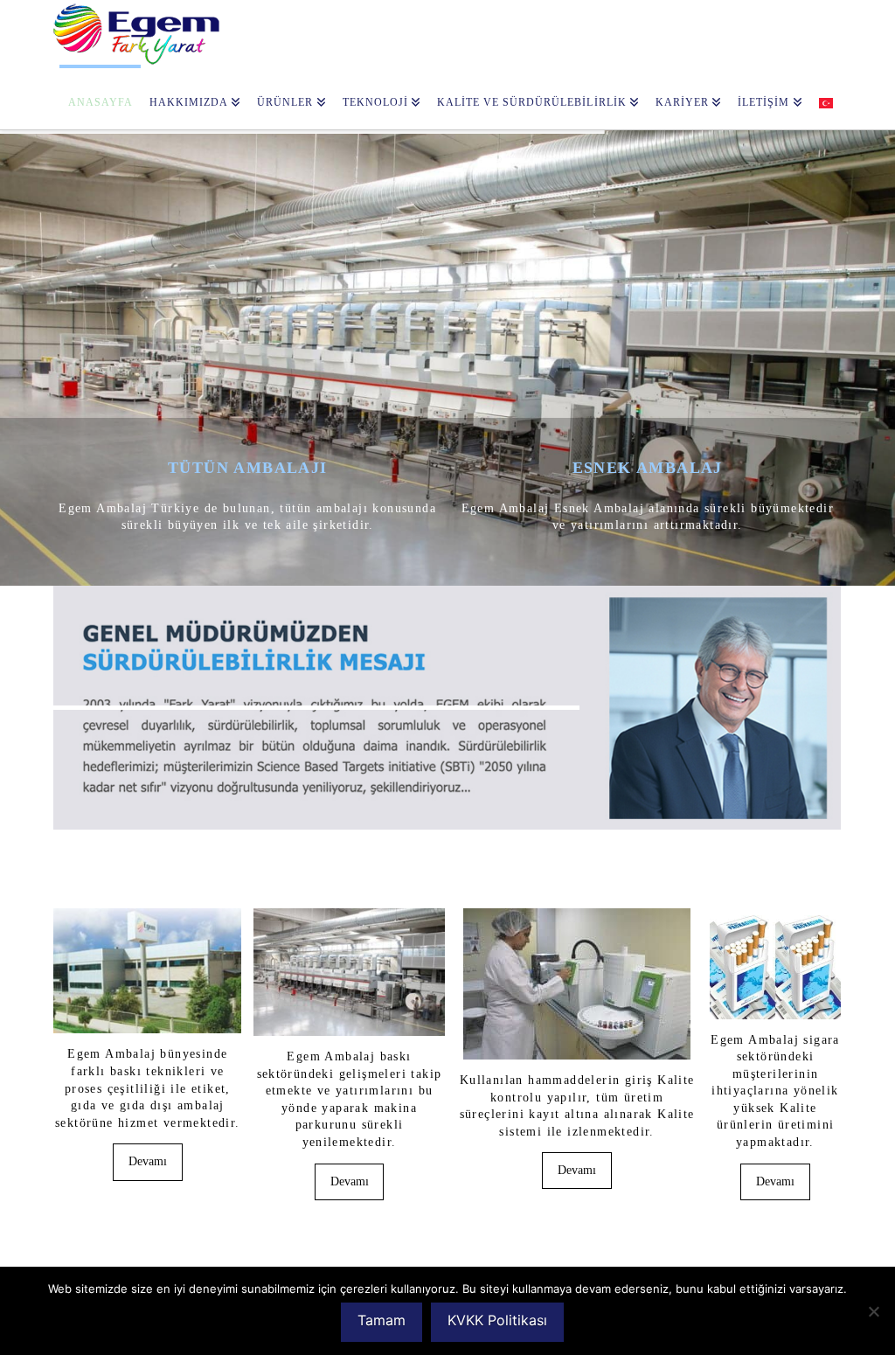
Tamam (381, 1320)
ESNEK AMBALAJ (647, 467)
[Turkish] (826, 97)
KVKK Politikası (497, 1320)
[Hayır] (873, 1311)
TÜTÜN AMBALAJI (248, 467)
